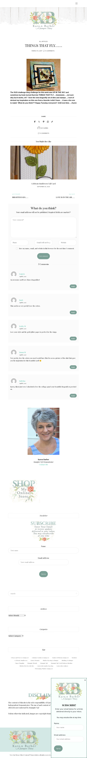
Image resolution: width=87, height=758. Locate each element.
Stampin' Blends (32, 663)
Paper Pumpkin (19, 663)
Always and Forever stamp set (20, 657)
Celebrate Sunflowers (21, 660)
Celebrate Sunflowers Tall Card (43, 184)
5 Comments (49, 51)
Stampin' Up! (44, 663)
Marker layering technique (50, 660)
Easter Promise (35, 660)
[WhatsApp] (48, 122)
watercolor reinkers (62, 666)
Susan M (22, 352)
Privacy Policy (19, 755)
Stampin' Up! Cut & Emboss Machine (61, 663)
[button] (13, 168)
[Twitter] (39, 122)
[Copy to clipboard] (52, 122)
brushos (74, 657)
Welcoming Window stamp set (44, 668)
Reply (73, 286)
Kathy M (22, 326)
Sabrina (22, 381)
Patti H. (22, 274)
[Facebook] (34, 122)
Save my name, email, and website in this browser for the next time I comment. (46, 248)
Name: (43, 546)
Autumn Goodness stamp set (40, 657)
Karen (46, 128)
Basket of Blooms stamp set (60, 657)
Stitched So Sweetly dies (27, 666)
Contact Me (43, 464)
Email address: (43, 558)
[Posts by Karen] (39, 128)
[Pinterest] (43, 122)
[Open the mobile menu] (76, 3)
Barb (21, 300)
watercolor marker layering (45, 666)
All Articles (43, 41)
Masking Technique (67, 660)
